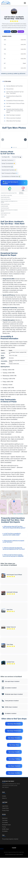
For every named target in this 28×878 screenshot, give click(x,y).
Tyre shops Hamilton (14, 773)
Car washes (5, 822)
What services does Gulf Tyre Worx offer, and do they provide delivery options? (14, 527)
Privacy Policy (5, 810)
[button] (14, 501)
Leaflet (14, 513)
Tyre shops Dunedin (14, 752)
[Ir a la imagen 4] (15, 147)
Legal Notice (5, 806)
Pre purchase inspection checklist (10, 839)
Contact (4, 796)
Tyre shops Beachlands (14, 724)
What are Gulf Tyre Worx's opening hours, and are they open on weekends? (13, 555)
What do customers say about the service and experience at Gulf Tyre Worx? (14, 548)
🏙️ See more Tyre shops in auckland (10, 182)
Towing (4, 827)
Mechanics (4, 818)
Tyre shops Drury (14, 745)
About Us (4, 798)
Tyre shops (4, 820)
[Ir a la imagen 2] (12, 147)
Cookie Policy (5, 808)
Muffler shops (5, 829)
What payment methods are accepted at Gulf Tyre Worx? (13, 541)
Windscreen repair (6, 824)
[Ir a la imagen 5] (16, 147)
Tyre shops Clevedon (14, 738)
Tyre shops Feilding (14, 759)
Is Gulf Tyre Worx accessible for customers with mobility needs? (12, 534)
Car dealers (5, 831)
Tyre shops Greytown (14, 766)
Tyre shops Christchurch (14, 731)
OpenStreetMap (20, 513)
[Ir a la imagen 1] (11, 147)
